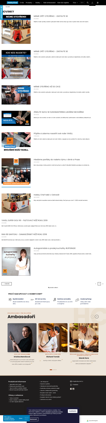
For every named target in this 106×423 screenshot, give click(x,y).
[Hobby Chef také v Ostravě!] (16, 203)
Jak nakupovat (44, 381)
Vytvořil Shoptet (93, 420)
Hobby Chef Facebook (71, 389)
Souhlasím (72, 411)
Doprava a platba (45, 384)
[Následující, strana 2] (99, 283)
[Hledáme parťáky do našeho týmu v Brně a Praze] (16, 172)
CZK (82, 2)
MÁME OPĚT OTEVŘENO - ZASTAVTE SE (51, 16)
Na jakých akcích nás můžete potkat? (50, 397)
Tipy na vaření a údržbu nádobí (18, 388)
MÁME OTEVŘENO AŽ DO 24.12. (47, 86)
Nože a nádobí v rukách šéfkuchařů (19, 400)
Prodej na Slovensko (45, 395)
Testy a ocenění (14, 398)
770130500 (75, 384)
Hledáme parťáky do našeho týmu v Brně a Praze (57, 159)
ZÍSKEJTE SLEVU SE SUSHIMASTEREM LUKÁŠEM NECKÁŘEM (59, 112)
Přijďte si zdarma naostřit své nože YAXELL (53, 133)
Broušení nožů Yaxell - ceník (48, 393)
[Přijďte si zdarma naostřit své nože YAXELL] (16, 142)
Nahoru (7, 284)
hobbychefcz (73, 389)
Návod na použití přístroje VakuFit (19, 390)
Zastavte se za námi (45, 399)
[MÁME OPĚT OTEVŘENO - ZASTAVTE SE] (16, 29)
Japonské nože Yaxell (15, 384)
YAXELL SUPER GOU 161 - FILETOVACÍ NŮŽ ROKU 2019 (24, 220)
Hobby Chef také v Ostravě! (46, 195)
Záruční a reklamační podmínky (49, 390)
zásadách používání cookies (54, 412)
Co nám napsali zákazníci (17, 401)
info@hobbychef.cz (77, 381)
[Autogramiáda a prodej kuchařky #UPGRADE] (16, 261)
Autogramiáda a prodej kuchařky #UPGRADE (55, 248)
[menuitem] (22, 2)
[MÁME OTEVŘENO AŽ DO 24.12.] (16, 95)
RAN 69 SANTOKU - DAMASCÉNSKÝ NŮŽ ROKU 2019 (24, 234)
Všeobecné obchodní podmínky (49, 386)
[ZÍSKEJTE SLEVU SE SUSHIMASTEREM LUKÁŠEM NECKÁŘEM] (16, 118)
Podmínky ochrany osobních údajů (49, 388)
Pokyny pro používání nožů (17, 386)
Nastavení (33, 419)
